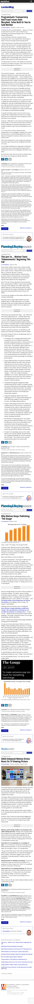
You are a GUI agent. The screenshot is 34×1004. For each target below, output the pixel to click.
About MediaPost (11, 984)
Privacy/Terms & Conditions (13, 987)
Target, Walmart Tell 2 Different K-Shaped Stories (14, 959)
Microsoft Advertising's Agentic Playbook (11, 956)
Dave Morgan (6, 764)
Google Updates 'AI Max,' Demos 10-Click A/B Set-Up (14, 964)
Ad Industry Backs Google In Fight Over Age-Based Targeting (16, 954)
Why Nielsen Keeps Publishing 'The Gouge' (12, 946)
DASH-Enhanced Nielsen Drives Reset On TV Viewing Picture (16, 949)
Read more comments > (26, 228)
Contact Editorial (24, 984)
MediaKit (18, 984)
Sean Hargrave (6, 27)
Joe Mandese (6, 264)
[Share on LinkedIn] (6, 159)
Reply (2, 225)
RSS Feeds (9, 986)
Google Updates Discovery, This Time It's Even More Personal (16, 962)
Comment (4, 228)
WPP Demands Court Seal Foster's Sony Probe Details (14, 951)
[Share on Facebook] (2, 159)
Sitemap (14, 986)
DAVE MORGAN (6, 931)
